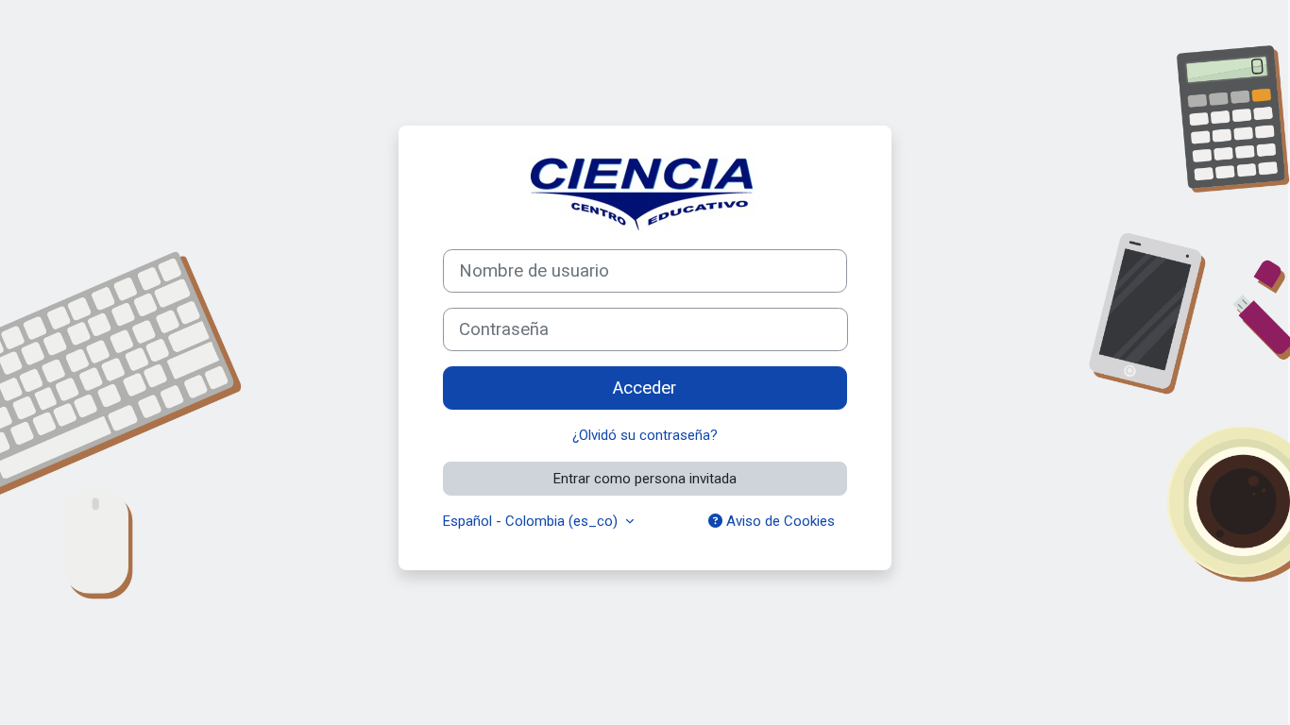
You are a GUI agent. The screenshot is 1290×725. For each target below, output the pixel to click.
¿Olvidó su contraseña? (645, 435)
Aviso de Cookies (778, 521)
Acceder (644, 388)
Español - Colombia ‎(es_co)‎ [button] (532, 521)
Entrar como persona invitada (645, 478)
